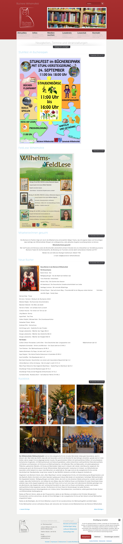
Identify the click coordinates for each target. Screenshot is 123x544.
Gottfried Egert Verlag (69, 526)
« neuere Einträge (24, 509)
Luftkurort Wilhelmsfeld (70, 529)
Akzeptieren (86, 537)
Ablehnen (97, 537)
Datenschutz (102, 540)
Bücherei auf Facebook (70, 523)
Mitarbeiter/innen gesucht (33, 232)
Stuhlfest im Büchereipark (33, 52)
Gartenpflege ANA (68, 531)
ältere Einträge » (99, 509)
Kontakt (47, 541)
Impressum (109, 540)
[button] (119, 520)
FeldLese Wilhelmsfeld (31, 147)
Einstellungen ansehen (112, 537)
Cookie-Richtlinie (93, 540)
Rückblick (24, 378)
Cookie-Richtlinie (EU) (74, 541)
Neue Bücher (26, 259)
